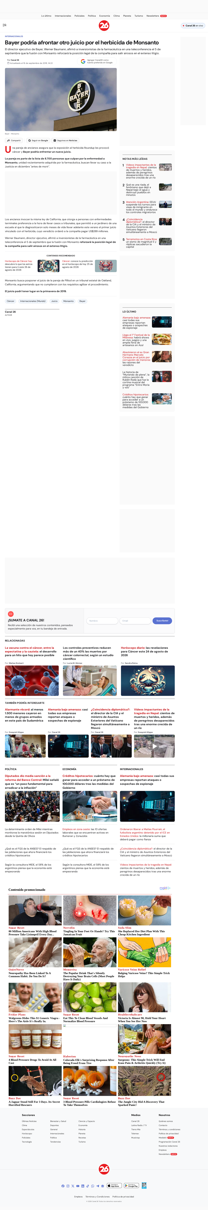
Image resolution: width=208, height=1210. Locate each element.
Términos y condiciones (169, 1129)
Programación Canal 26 (169, 1141)
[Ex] (72, 1186)
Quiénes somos (166, 1121)
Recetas (82, 1137)
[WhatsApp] (92, 1186)
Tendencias (55, 1141)
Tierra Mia (135, 1129)
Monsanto (68, 301)
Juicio (54, 301)
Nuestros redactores (168, 1146)
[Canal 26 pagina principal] (104, 30)
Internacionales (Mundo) (32, 301)
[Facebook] (63, 1186)
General (53, 1129)
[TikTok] (87, 1186)
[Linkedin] (82, 1186)
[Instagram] (68, 1186)
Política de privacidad (169, 1133)
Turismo (82, 1141)
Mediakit (166, 1137)
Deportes (54, 1125)
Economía (69, 769)
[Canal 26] (104, 1169)
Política (11, 769)
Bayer (82, 301)
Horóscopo (27, 1133)
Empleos (163, 1150)
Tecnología (27, 1141)
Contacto (163, 1125)
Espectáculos (28, 1129)
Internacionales (14, 36)
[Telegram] (97, 1186)
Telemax (135, 1133)
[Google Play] (131, 1186)
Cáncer (10, 301)
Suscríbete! (162, 620)
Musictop (135, 1137)
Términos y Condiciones (97, 1196)
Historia (82, 1129)
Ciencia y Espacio (87, 1121)
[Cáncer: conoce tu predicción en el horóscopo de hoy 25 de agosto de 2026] (106, 266)
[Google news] (102, 1186)
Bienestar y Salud (58, 1121)
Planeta (82, 1133)
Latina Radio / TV (139, 1125)
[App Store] (114, 1186)
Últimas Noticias (29, 1121)
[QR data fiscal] (144, 1187)
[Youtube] (77, 1186)
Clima (24, 1125)
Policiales (26, 1137)
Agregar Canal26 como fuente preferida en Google (99, 61)
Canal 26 (15, 60)
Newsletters (167, 1154)
